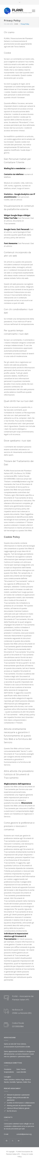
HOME (16, 24)
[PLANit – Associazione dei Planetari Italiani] (18, 10)
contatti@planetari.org (23, 1134)
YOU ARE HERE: (8, 24)
